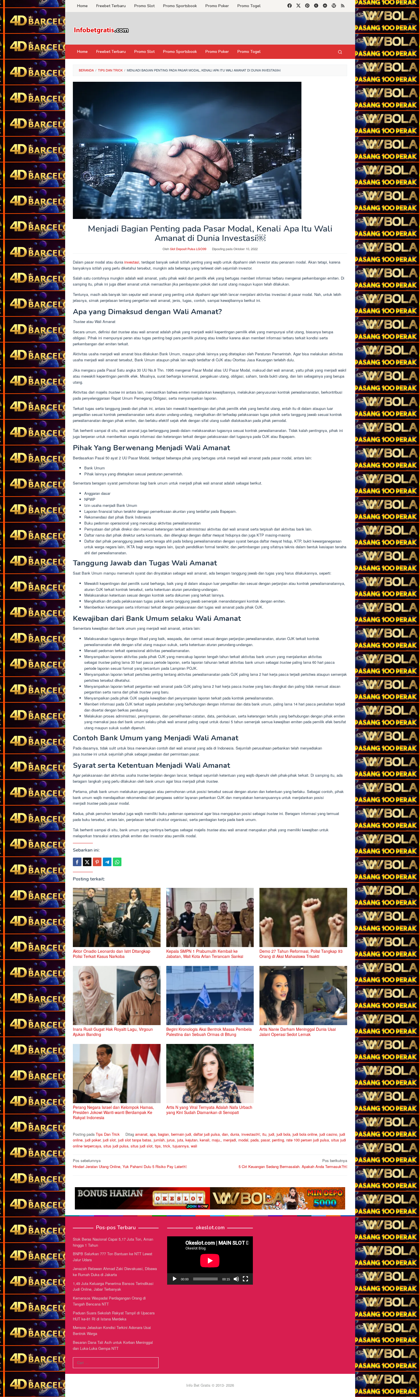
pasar (265, 1140)
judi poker (93, 1140)
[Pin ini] (97, 862)
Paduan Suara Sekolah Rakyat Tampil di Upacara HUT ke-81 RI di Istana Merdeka (114, 1316)
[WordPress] (333, 6)
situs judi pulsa (115, 1146)
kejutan (191, 1140)
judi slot (109, 1140)
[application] (210, 1260)
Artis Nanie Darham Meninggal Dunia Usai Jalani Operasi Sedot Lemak (297, 1031)
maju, (216, 1140)
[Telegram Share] (107, 862)
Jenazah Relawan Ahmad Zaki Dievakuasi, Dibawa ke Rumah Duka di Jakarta (115, 1271)
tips (158, 1146)
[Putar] (174, 1279)
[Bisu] (236, 1279)
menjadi (229, 1140)
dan (225, 1134)
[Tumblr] (316, 6)
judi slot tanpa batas (134, 1140)
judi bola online (305, 1134)
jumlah (159, 1140)
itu (264, 1134)
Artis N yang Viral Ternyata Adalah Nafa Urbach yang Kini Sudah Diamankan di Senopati (209, 1109)
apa (153, 1134)
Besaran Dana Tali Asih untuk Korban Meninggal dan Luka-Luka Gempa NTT (113, 1345)
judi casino (328, 1134)
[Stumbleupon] (325, 6)
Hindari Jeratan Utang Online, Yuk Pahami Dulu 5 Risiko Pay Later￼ (130, 1163)
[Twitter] (298, 6)
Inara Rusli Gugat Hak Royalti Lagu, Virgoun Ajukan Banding (113, 1031)
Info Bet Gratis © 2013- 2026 (210, 1385)
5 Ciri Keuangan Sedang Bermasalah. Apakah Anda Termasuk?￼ (293, 1163)
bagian (163, 1134)
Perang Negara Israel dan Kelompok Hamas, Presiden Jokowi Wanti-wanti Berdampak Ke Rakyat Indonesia (113, 1112)
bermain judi (181, 1134)
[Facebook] (289, 6)
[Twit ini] (87, 862)
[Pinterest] (307, 6)
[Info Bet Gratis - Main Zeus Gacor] (101, 30)
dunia (234, 1134)
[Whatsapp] (117, 862)
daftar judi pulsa (206, 1134)
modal (243, 1140)
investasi (131, 262)
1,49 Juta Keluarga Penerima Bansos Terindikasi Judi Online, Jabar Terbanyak (113, 1286)
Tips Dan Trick (108, 1134)
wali (194, 1146)
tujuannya (181, 1146)
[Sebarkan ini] (77, 862)
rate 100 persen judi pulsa (307, 1140)
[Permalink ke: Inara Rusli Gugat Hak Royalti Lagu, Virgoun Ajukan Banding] (117, 995)
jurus (171, 1140)
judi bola (283, 1134)
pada (255, 1140)
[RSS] (342, 6)
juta (180, 1140)
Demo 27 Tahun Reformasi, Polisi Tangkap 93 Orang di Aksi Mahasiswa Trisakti (301, 953)
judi (271, 1134)
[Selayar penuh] (245, 1279)
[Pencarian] (340, 52)
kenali (204, 1140)
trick (166, 1146)
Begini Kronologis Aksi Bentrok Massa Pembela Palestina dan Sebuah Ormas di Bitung (209, 1031)
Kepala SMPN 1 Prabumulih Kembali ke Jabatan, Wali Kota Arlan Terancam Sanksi (204, 953)
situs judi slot (142, 1146)
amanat (141, 1134)
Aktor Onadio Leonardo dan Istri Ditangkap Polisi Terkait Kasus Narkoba (111, 953)
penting (278, 1140)
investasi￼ (250, 1134)
